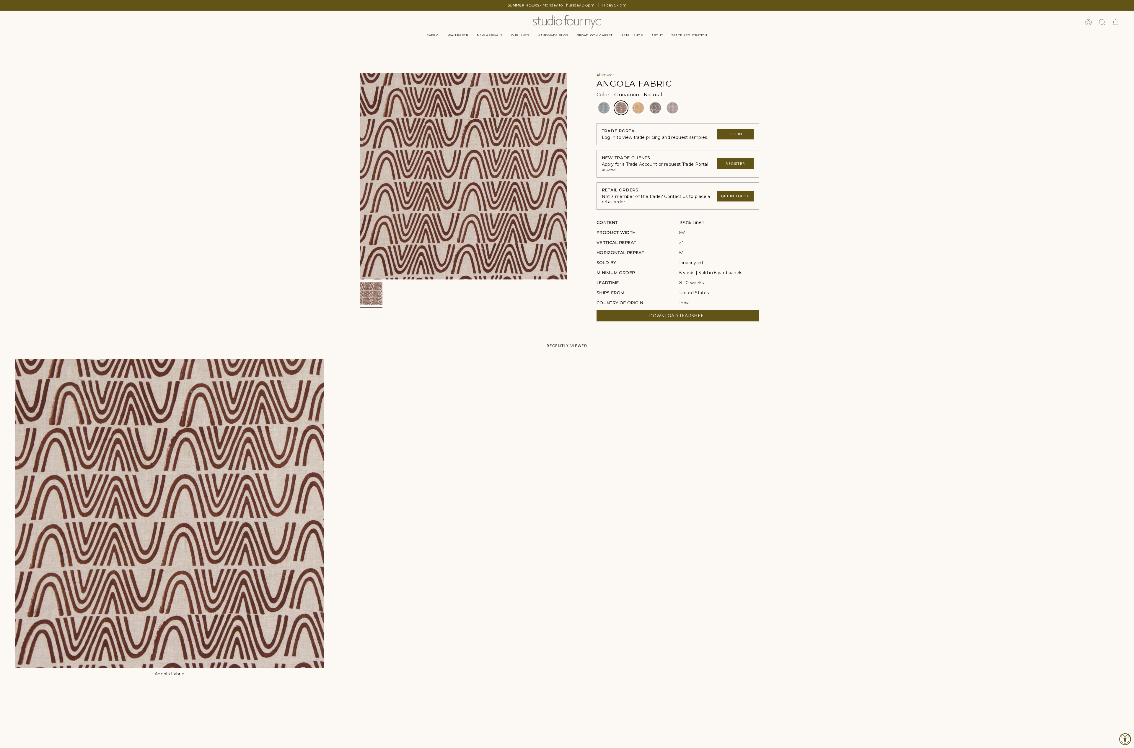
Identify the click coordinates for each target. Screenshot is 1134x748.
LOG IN (735, 134)
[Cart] (1115, 22)
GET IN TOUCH (735, 196)
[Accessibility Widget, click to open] (1125, 739)
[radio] (604, 107)
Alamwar (605, 75)
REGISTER (735, 164)
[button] (432, 35)
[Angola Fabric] (169, 513)
